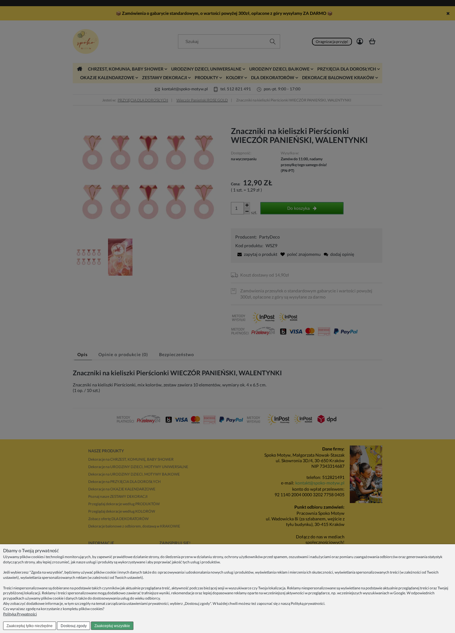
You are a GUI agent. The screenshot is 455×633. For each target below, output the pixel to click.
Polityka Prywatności (20, 614)
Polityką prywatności (307, 603)
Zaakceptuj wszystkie (112, 626)
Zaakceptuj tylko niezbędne (29, 626)
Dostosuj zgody (74, 626)
